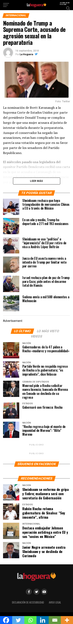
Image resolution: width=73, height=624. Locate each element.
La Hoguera (26, 54)
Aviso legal (55, 602)
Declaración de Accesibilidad (28, 602)
